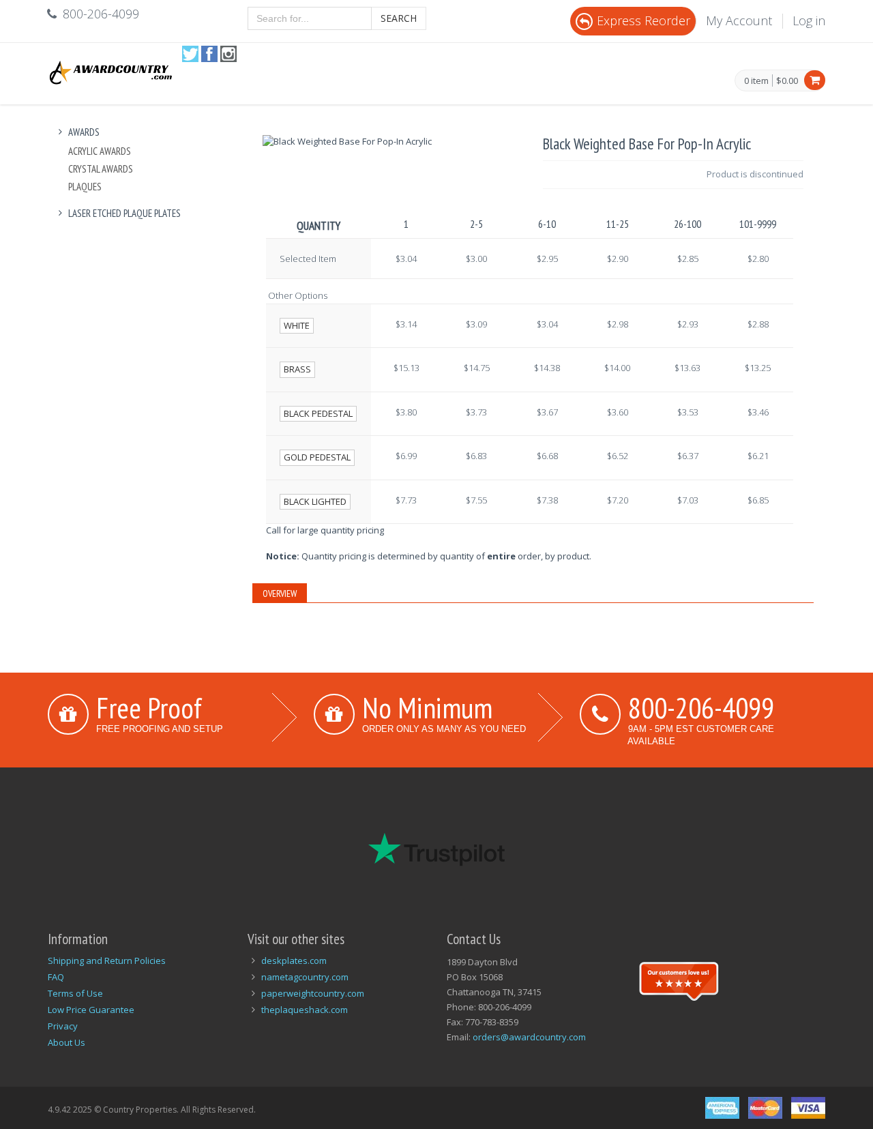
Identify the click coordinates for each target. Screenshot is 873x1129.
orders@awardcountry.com (529, 1037)
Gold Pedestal (317, 457)
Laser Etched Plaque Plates (124, 213)
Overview (280, 593)
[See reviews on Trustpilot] (678, 979)
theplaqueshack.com (304, 1009)
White (297, 325)
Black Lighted (315, 501)
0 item (756, 81)
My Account (739, 20)
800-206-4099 (701, 707)
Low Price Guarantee (91, 1009)
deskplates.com (294, 960)
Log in (809, 20)
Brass (297, 369)
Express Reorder (643, 20)
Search (399, 18)
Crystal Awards (100, 168)
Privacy (63, 1026)
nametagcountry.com (305, 977)
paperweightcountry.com (312, 993)
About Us (66, 1042)
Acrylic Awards (99, 151)
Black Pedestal (318, 413)
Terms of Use (75, 993)
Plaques (85, 186)
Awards (84, 132)
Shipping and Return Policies (107, 960)
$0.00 (787, 80)
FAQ (56, 977)
